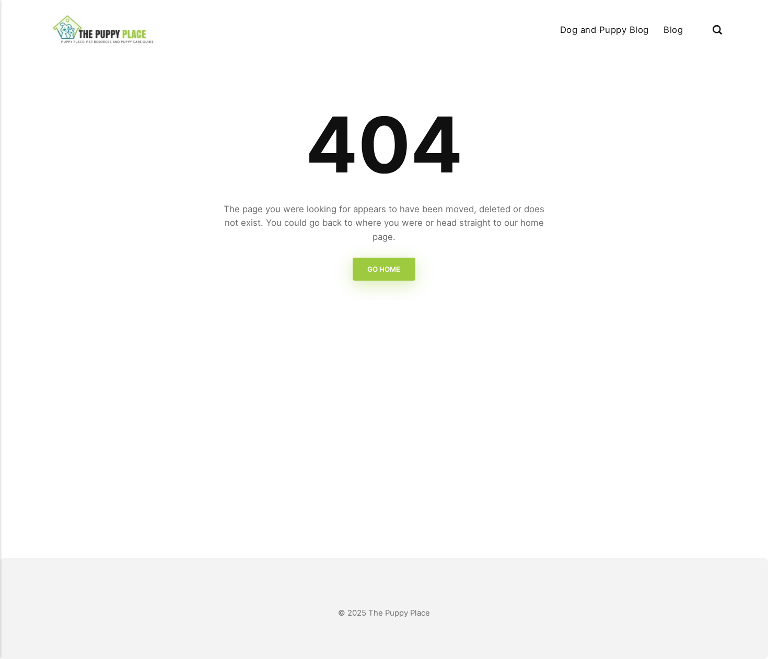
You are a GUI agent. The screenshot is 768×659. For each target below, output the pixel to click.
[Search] (717, 29)
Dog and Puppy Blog (604, 30)
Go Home (384, 269)
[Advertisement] (384, 440)
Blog (673, 30)
